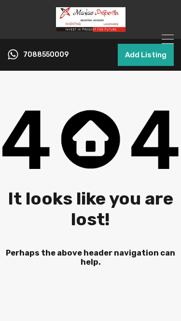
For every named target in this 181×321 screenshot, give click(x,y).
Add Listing (146, 55)
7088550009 (46, 55)
